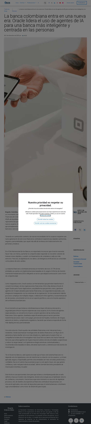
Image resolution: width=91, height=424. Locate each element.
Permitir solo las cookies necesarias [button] (45, 228)
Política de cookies (45, 221)
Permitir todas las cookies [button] (45, 225)
